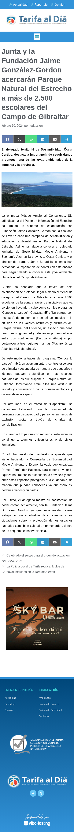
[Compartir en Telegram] (66, 139)
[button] (37, 36)
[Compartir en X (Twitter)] (19, 139)
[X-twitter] (41, 793)
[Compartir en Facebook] (7, 139)
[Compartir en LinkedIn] (43, 139)
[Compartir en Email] (55, 139)
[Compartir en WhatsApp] (31, 139)
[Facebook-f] (33, 793)
